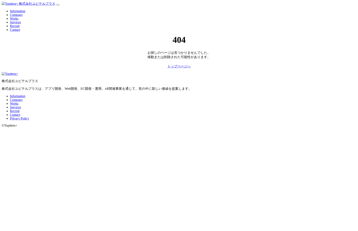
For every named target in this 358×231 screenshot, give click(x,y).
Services (15, 22)
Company (16, 15)
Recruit (14, 26)
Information (17, 11)
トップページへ (179, 66)
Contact (15, 29)
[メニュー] (57, 4)
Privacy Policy (19, 118)
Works (14, 18)
